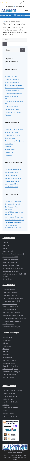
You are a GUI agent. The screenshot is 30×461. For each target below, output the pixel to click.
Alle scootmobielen (8, 289)
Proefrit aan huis (8, 251)
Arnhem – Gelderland (9, 396)
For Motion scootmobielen (13, 170)
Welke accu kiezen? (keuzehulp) (13, 254)
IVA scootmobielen (11, 175)
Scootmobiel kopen (11, 76)
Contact (5, 242)
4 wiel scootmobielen (9, 295)
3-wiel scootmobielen (12, 79)
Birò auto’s (5, 343)
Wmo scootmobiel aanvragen (14, 217)
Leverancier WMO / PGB (10, 265)
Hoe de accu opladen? (10, 257)
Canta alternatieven (9, 374)
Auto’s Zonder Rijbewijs (10, 369)
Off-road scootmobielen (10, 307)
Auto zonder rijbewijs (12, 132)
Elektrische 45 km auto (12, 135)
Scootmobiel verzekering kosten (13, 268)
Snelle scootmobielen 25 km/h (12, 315)
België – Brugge (7, 399)
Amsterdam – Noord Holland (12, 390)
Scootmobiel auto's (11, 187)
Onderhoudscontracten (10, 262)
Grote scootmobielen (9, 309)
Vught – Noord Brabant (10, 416)
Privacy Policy (21, 451)
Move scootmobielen (12, 172)
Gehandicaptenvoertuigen (11, 327)
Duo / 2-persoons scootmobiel (12, 298)
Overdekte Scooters (9, 360)
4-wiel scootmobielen (12, 82)
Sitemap (6, 451)
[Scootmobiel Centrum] (8, 10)
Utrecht (5, 410)
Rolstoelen (8, 115)
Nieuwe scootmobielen (12, 181)
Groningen (5, 405)
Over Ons (5, 245)
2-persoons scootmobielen (14, 85)
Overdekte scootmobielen (13, 93)
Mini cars (5, 352)
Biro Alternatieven (8, 377)
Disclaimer (13, 451)
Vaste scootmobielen (12, 91)
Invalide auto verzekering (10, 271)
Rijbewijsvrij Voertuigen (10, 366)
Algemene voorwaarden (15, 452)
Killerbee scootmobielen (13, 178)
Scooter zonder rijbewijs (13, 112)
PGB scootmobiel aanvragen (14, 220)
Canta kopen (9, 152)
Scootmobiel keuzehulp (13, 201)
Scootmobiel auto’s (8, 363)
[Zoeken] (4, 44)
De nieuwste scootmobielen (11, 321)
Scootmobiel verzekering (13, 223)
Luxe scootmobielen (11, 184)
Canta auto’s (6, 346)
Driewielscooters (8, 324)
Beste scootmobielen (12, 109)
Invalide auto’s (7, 357)
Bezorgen (5, 248)
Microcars (8, 147)
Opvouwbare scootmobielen (14, 88)
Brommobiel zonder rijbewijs (14, 141)
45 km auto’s (6, 340)
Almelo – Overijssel (8, 393)
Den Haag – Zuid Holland (10, 402)
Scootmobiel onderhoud (10, 260)
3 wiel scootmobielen (9, 292)
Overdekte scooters (11, 106)
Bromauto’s (6, 354)
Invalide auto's (10, 149)
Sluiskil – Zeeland (8, 413)
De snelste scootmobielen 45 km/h (14, 318)
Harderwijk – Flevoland (10, 408)
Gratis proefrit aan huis (12, 204)
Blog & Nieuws (7, 279)
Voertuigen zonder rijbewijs (14, 129)
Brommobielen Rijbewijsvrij (11, 372)
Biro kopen (8, 155)
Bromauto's (9, 144)
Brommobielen (10, 138)
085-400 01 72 (20, 6)
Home (3, 21)
